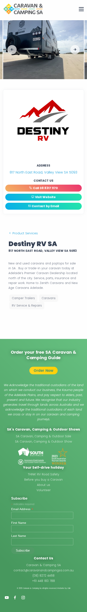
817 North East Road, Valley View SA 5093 (43, 172)
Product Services (24, 233)
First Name (18, 522)
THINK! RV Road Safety (43, 474)
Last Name (18, 535)
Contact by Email (45, 206)
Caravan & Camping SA (43, 565)
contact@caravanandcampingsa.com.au (44, 570)
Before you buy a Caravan (43, 480)
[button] (12, 49)
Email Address (22, 509)
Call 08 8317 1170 (45, 188)
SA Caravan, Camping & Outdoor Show (43, 442)
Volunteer (44, 490)
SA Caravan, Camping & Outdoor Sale (43, 436)
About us (43, 485)
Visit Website (45, 197)
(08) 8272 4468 (43, 576)
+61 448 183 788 (43, 581)
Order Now (43, 370)
